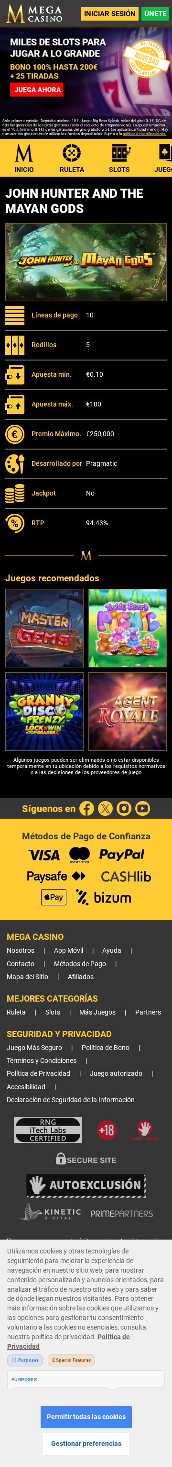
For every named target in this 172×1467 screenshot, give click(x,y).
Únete (155, 14)
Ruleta (72, 169)
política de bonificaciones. (144, 134)
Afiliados (81, 977)
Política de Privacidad (38, 1074)
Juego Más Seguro (34, 1048)
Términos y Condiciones (41, 1061)
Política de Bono (105, 1048)
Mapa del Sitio (27, 977)
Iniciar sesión (110, 14)
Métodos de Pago (80, 964)
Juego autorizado (116, 1074)
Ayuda (111, 951)
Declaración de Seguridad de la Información (71, 1100)
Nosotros (20, 951)
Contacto (20, 964)
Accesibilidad (26, 1087)
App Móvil (68, 951)
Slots (119, 169)
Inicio (24, 169)
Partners (148, 1012)
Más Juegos (97, 1012)
